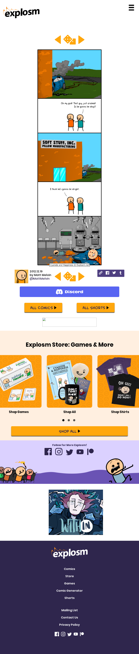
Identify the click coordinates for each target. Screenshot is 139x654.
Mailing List (69, 610)
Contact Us (69, 617)
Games (69, 583)
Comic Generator (69, 591)
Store (69, 576)
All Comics (41, 307)
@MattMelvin (40, 279)
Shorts (69, 598)
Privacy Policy (69, 625)
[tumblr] (121, 273)
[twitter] (114, 273)
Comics (69, 569)
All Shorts (94, 307)
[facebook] (107, 273)
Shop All (68, 431)
